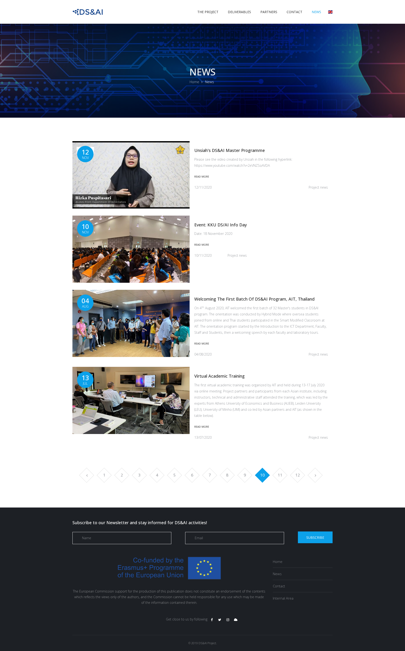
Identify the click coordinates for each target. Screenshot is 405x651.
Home (194, 81)
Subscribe (315, 537)
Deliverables (239, 12)
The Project (207, 12)
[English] (330, 12)
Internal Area (283, 598)
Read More (201, 176)
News (316, 12)
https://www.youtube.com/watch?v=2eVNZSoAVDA (232, 165)
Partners (268, 12)
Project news (318, 187)
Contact (294, 12)
